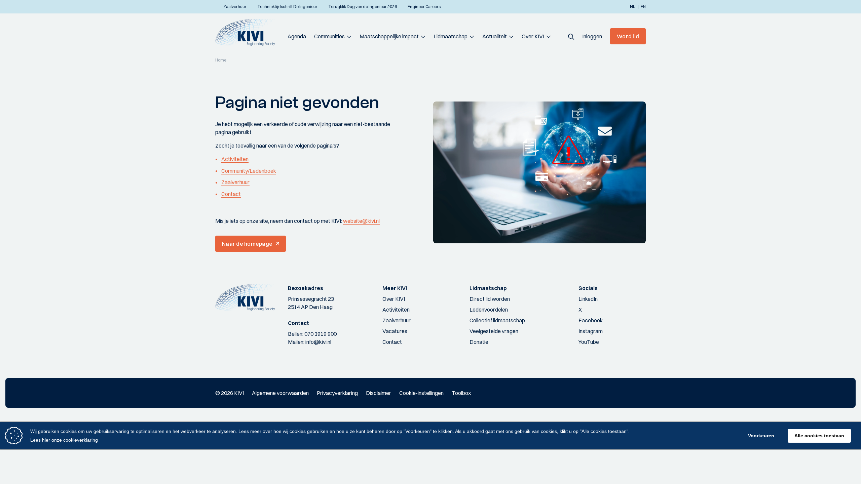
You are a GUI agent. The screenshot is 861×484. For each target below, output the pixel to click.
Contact (231, 194)
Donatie (479, 341)
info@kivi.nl (318, 341)
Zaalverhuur (235, 182)
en (643, 6)
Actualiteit (494, 36)
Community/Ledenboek (248, 170)
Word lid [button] (628, 36)
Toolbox (461, 393)
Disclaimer (378, 393)
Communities (329, 36)
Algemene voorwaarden (280, 393)
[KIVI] (248, 32)
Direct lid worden (490, 298)
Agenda (297, 36)
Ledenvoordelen (489, 309)
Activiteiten (235, 159)
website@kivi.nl (361, 220)
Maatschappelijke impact (389, 36)
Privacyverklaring (337, 393)
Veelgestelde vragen (494, 331)
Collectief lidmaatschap (497, 320)
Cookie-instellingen (421, 393)
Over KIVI (533, 36)
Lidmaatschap (450, 36)
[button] (571, 36)
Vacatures (394, 331)
